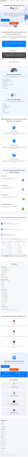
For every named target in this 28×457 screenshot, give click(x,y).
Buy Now (14, 23)
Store (8, 0)
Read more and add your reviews (13, 318)
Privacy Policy (6, 455)
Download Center (4, 426)
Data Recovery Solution (3, 439)
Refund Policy (2, 455)
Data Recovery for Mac (3, 432)
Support (26, 0)
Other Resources (3, 446)
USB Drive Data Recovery (4, 444)
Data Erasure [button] (17, 0)
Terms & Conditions (13, 455)
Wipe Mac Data (3, 451)
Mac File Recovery (3, 440)
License (9, 455)
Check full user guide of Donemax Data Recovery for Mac (13, 219)
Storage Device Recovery (4, 441)
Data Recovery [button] (12, 0)
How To (2, 437)
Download (22, 0)
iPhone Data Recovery (3, 433)
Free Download (5, 20)
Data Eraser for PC (3, 434)
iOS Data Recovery (3, 445)
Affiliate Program (4, 427)
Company (3, 422)
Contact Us (3, 423)
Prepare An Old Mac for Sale (4, 452)
